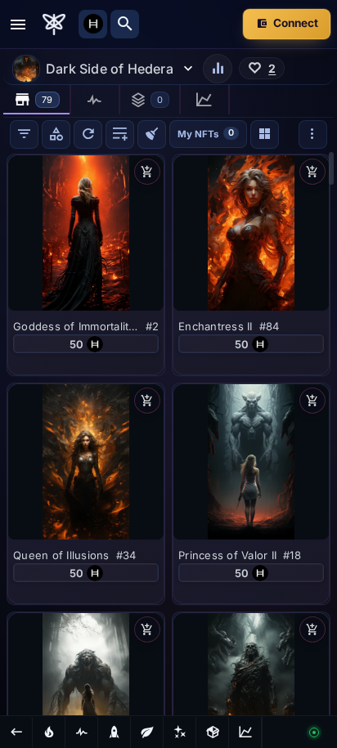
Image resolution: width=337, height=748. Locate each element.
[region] (168, 432)
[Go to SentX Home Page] (54, 25)
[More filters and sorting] (313, 134)
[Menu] (18, 24)
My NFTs (205, 133)
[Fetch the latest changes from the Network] (88, 134)
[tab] (37, 99)
